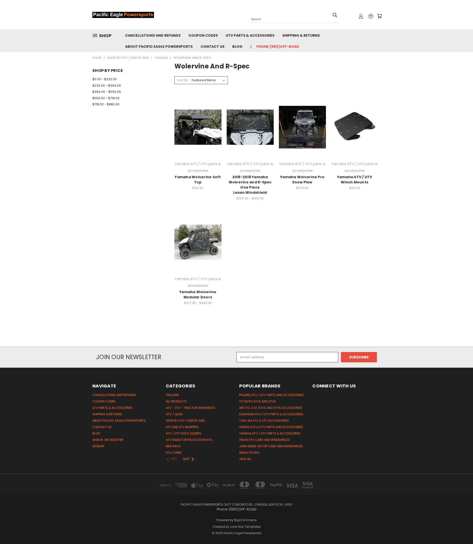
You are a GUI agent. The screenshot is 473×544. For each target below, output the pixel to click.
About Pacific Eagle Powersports (159, 46)
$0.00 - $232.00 (104, 79)
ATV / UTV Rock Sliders (183, 433)
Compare (196, 127)
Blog (237, 46)
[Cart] (379, 16)
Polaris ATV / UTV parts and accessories (271, 395)
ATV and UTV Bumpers (182, 427)
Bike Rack (173, 446)
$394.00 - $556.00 (106, 91)
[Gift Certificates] (370, 16)
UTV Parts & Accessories (250, 35)
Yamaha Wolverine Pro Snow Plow (302, 180)
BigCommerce (245, 520)
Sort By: (183, 80)
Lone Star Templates (245, 527)
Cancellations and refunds (153, 35)
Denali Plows (249, 452)
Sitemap (98, 446)
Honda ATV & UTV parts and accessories (271, 427)
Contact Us (212, 46)
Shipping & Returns (301, 35)
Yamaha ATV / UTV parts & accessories (270, 433)
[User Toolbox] (360, 16)
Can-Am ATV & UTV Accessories (264, 420)
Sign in (98, 440)
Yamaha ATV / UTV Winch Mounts (354, 180)
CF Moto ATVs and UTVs (257, 401)
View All (245, 459)
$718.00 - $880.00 (105, 104)
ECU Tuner (174, 452)
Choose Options (198, 136)
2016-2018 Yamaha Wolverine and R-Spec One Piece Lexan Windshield (250, 185)
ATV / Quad (174, 414)
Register (116, 440)
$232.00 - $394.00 (106, 85)
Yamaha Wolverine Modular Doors (197, 294)
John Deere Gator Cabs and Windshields (271, 446)
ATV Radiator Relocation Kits (189, 440)
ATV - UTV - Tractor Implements (190, 408)
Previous (460, 529)
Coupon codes (203, 35)
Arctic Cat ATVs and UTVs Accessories (270, 408)
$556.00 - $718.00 (105, 98)
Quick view (198, 117)
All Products (176, 401)
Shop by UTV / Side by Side (185, 420)
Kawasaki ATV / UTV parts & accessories (271, 414)
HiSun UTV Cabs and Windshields (264, 440)
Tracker (172, 395)
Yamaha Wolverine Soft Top (198, 180)
